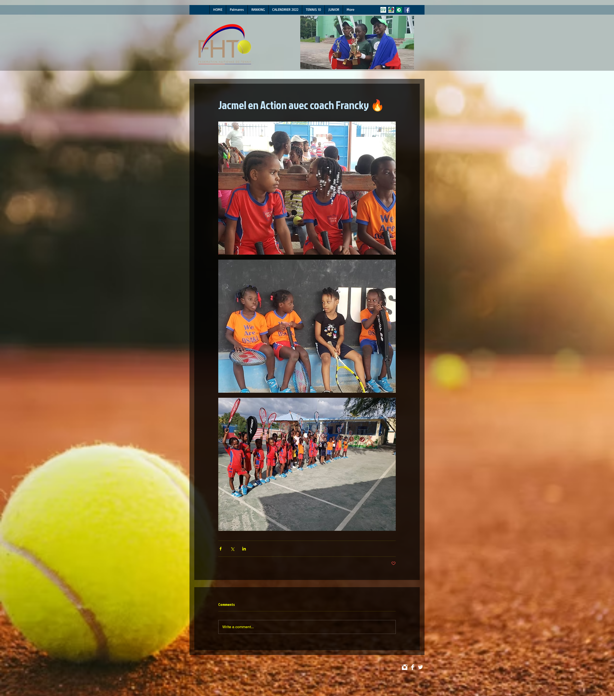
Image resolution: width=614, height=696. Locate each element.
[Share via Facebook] (220, 548)
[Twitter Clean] (420, 667)
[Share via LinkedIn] (244, 548)
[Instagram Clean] (404, 667)
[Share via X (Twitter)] (232, 548)
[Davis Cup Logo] (399, 10)
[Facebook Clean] (412, 667)
